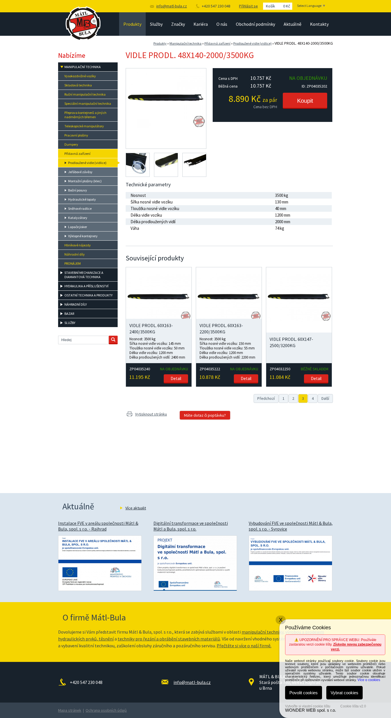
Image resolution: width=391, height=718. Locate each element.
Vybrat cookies (344, 692)
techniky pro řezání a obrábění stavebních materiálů (169, 639)
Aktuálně (292, 24)
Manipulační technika (185, 43)
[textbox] (83, 340)
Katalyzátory (77, 217)
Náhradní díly (74, 254)
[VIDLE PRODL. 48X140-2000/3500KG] (166, 127)
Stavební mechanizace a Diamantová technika (83, 274)
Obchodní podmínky (255, 24)
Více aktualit (135, 508)
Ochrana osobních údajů (106, 710)
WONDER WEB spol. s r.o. (310, 710)
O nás (221, 24)
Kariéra (200, 24)
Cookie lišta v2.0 (353, 706)
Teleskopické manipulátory (84, 126)
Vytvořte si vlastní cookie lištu (307, 706)
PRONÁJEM (72, 263)
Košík (278, 6)
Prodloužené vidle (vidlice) (252, 43)
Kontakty (319, 24)
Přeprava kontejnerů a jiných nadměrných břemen (85, 114)
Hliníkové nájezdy (77, 245)
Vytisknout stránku (151, 414)
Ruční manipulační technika (85, 94)
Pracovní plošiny (76, 135)
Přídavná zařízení (217, 43)
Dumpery (71, 144)
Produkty (132, 24)
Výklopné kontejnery (83, 236)
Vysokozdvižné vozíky (80, 76)
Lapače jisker (77, 227)
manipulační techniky (262, 632)
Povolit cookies (303, 692)
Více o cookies (369, 680)
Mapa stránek (69, 710)
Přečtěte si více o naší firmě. (244, 645)
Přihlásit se (248, 6)
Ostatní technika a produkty (88, 295)
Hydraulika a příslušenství (86, 286)
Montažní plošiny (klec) (85, 181)
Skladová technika (78, 85)
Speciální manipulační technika (87, 103)
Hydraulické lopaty (82, 199)
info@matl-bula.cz (171, 6)
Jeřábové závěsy (80, 172)
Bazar (69, 313)
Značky (178, 24)
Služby (156, 24)
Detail (176, 378)
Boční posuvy (77, 190)
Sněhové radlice (80, 208)
